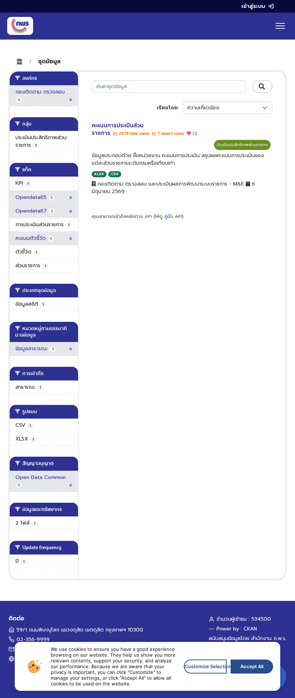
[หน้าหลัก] (20, 26)
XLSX (99, 174)
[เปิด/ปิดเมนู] (280, 25)
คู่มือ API (173, 216)
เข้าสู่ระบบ (253, 6)
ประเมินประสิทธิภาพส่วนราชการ (242, 144)
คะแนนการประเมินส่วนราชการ (118, 129)
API (148, 216)
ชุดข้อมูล (49, 61)
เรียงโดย (167, 107)
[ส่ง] (262, 86)
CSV (115, 174)
